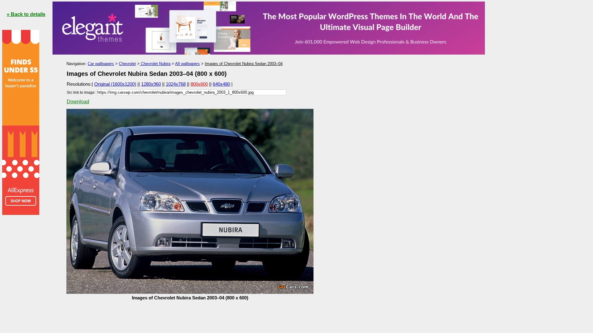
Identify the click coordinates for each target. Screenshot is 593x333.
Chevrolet (127, 63)
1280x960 (151, 84)
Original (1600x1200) (115, 84)
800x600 (199, 84)
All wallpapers (187, 63)
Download (78, 101)
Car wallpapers (101, 63)
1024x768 (176, 84)
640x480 (221, 84)
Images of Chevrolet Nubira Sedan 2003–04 (244, 63)
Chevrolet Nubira (155, 63)
